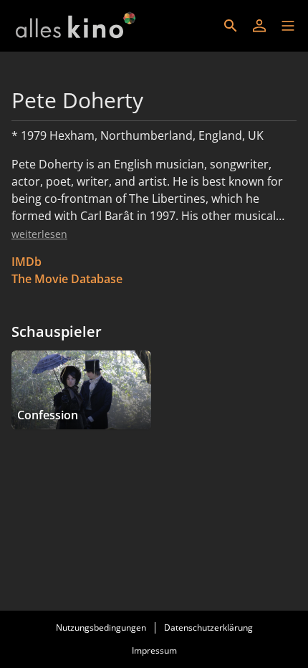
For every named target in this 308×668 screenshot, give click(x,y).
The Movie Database (66, 279)
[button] (288, 25)
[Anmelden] (259, 25)
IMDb (26, 261)
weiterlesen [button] (39, 234)
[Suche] (230, 25)
